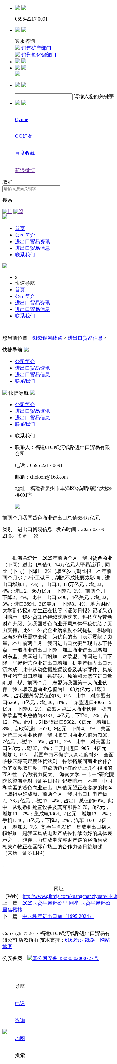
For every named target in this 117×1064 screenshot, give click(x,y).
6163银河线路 (47, 338)
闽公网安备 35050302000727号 (65, 958)
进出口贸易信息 (32, 248)
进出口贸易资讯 (32, 241)
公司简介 (25, 235)
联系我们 (25, 254)
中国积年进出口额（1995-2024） (58, 916)
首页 (20, 228)
